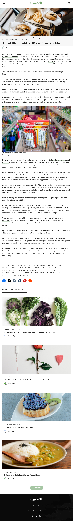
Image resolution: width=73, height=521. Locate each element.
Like (33, 516)
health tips (53, 270)
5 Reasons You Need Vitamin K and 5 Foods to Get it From (30, 332)
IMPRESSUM (36, 510)
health (5, 39)
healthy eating (9, 273)
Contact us (36, 505)
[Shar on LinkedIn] (19, 280)
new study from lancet (56, 273)
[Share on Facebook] (4, 280)
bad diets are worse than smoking (20, 265)
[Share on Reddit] (30, 280)
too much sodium (20, 275)
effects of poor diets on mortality (17, 268)
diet (59, 265)
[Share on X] (9, 280)
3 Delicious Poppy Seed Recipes (18, 427)
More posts (36, 488)
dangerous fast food (46, 265)
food (54, 268)
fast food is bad (42, 268)
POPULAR (13, 39)
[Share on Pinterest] (25, 280)
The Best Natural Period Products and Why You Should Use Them (33, 380)
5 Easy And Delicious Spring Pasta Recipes (23, 475)
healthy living (37, 273)
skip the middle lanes (28, 102)
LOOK (6, 377)
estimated (6, 220)
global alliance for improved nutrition (20, 270)
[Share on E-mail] (14, 280)
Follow (36, 516)
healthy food (23, 273)
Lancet (51, 61)
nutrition (6, 275)
